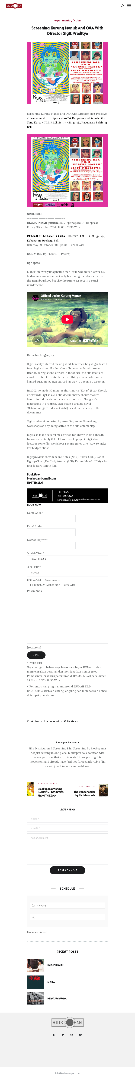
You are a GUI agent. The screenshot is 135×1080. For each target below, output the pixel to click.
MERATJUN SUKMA (56, 998)
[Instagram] (71, 1035)
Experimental (62, 20)
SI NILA (51, 981)
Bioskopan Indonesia (67, 742)
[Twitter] (63, 1035)
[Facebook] (54, 1035)
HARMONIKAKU (55, 965)
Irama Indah (38, 118)
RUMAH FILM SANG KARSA (46, 236)
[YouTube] (80, 1035)
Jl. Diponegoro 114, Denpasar (66, 118)
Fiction (76, 20)
